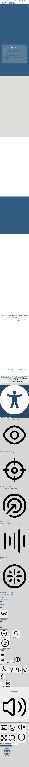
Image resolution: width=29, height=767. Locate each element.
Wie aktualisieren (14, 691)
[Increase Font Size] (1, 601)
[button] (0, 384)
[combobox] (14, 379)
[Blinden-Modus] (0, 560)
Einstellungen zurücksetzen (6, 745)
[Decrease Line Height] (1, 627)
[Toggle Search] (25, 3)
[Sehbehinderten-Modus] (0, 454)
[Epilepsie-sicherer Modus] (0, 596)
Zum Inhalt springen (5, 743)
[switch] (0, 454)
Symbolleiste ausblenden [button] (5, 417)
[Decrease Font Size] (1, 607)
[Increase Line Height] (1, 621)
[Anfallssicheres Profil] (0, 490)
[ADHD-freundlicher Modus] (0, 525)
